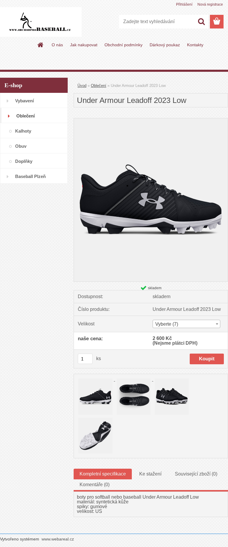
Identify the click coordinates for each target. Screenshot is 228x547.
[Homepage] (40, 45)
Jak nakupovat (83, 44)
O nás (57, 44)
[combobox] (186, 324)
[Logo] (41, 22)
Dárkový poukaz (165, 44)
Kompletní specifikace (103, 473)
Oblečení (98, 85)
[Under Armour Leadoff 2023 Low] (151, 120)
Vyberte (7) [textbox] (166, 324)
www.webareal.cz (58, 539)
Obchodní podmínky (123, 44)
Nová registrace (210, 4)
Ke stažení (150, 473)
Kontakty (195, 44)
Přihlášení (184, 4)
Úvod (81, 85)
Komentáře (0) (95, 484)
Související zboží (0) (196, 473)
